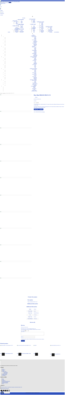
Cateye (22, 26)
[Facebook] (1, 391)
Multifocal (34, 28)
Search (10, 2)
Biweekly (34, 22)
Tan (34, 31)
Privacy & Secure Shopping (6, 381)
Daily (34, 20)
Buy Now (41, 109)
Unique (42, 26)
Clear (34, 26)
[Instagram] (3, 391)
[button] (32, 16)
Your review (23, 331)
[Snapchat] (5, 391)
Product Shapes (21, 24)
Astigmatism (34, 27)
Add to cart (36, 109)
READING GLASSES (49, 26)
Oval (42, 28)
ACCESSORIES (33, 86)
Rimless (35, 45)
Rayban (22, 30)
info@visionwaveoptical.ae (5, 388)
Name (22, 336)
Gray (35, 67)
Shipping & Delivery (5, 382)
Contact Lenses (4, 371)
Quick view (50, 356)
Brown (34, 30)
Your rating (23, 330)
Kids (21, 22)
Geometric (21, 27)
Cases (34, 89)
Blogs (3, 378)
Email (22, 337)
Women (22, 21)
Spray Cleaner (34, 88)
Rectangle (21, 25)
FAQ (3, 383)
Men (42, 23)
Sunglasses (4, 93)
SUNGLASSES (15, 20)
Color (35, 61)
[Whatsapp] (7, 391)
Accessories (3, 375)
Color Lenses (6, 372)
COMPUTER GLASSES (40, 21)
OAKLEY (35, 42)
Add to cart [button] (3, 354)
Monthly (34, 21)
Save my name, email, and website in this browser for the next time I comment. (33, 339)
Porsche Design (51, 30)
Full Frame (42, 30)
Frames (3, 370)
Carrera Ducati (22, 31)
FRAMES (33, 46)
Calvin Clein (35, 55)
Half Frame (42, 31)
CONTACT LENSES (33, 56)
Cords (34, 87)
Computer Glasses (4, 373)
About (3, 379)
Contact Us (3, 380)
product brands (21, 28)
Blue (34, 29)
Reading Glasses (4, 374)
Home (1, 93)
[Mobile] (9, 391)
